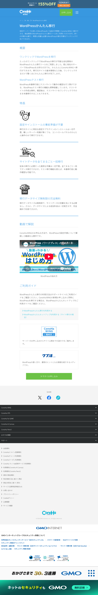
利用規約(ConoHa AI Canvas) (13, 467)
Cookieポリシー (8, 498)
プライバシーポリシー (11, 494)
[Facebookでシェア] (49, 398)
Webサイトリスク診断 (70, 540)
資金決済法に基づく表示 (11, 483)
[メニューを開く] (76, 12)
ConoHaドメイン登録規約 (12, 452)
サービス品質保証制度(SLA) (12, 486)
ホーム (21, 20)
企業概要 (6, 502)
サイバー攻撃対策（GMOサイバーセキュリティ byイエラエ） (37, 546)
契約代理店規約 (8, 475)
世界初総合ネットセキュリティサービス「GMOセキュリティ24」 (22, 540)
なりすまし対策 (6, 549)
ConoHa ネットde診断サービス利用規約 (17, 463)
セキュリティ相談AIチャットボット (13, 543)
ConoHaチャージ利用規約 (12, 456)
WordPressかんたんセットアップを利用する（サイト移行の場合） (49, 316)
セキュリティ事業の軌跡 (22, 549)
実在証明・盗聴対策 (8, 546)
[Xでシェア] (40, 398)
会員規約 (6, 448)
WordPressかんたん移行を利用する (38, 310)
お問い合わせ (8, 490)
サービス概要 (8, 505)
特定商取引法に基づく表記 (12, 479)
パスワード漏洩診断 (53, 540)
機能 (28, 20)
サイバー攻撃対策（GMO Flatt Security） (74, 546)
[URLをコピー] (58, 398)
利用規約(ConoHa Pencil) (12, 471)
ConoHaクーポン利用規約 (12, 460)
